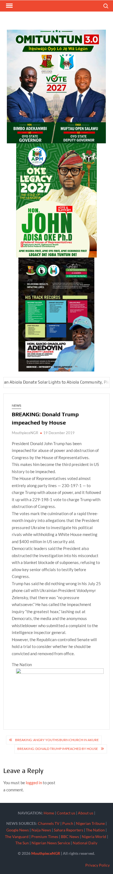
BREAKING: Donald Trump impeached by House (57, 749)
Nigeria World (94, 836)
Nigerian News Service (51, 843)
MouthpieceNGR (25, 433)
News (16, 405)
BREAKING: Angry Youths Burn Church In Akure (57, 740)
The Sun (22, 843)
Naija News (41, 830)
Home (49, 813)
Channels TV (49, 823)
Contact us (66, 813)
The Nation (95, 830)
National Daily (85, 843)
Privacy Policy (97, 865)
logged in (34, 782)
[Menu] (8, 5)
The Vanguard (17, 836)
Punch (67, 823)
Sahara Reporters (68, 830)
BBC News (70, 836)
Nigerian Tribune (90, 823)
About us (85, 813)
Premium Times (44, 836)
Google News (17, 830)
